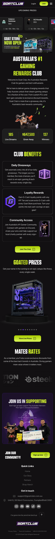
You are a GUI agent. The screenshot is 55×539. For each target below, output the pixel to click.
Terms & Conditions (25, 531)
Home (27, 471)
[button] (18, 329)
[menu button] (51, 3)
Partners (27, 480)
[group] (36, 24)
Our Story (28, 475)
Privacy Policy (12, 531)
